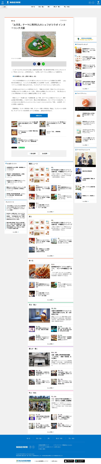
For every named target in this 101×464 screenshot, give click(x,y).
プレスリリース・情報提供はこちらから (63, 445)
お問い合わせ (57, 447)
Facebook (90, 2)
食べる (33, 6)
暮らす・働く (57, 6)
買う (49, 6)
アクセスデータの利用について (46, 447)
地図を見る (39, 115)
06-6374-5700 (50, 70)
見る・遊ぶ (41, 6)
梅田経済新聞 (13, 2)
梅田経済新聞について (44, 445)
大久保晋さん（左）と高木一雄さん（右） (25, 76)
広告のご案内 (42, 449)
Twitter (93, 2)
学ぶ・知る (67, 6)
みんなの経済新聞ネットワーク (23, 461)
